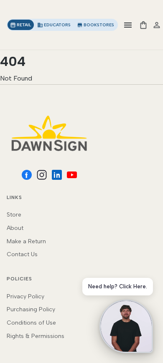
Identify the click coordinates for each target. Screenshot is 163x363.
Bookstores (96, 25)
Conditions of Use (31, 322)
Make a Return (26, 241)
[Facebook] (27, 175)
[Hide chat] (151, 280)
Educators (54, 25)
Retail (20, 25)
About (15, 228)
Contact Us (22, 254)
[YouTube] (72, 175)
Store (14, 214)
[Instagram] (42, 175)
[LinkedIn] (57, 175)
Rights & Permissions (35, 336)
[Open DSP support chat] (126, 326)
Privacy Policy (25, 296)
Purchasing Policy (31, 309)
